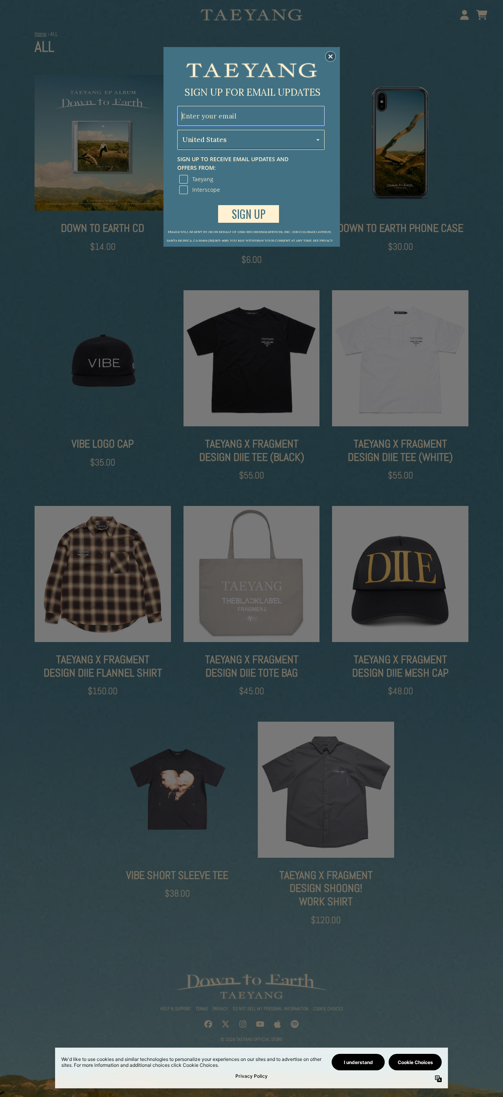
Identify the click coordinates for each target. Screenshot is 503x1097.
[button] (330, 56)
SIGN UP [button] (249, 214)
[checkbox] (252, 179)
